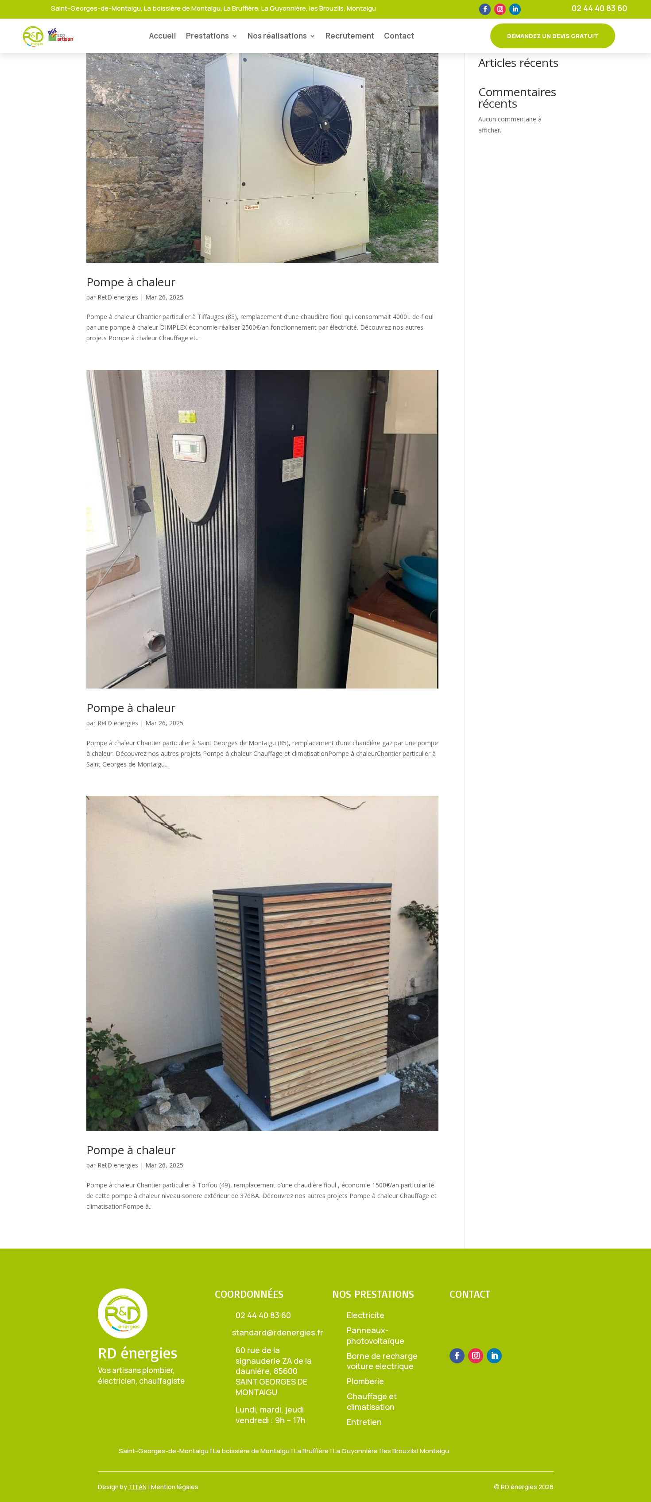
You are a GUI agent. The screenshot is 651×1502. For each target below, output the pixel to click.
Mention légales (174, 1487)
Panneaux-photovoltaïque (375, 1335)
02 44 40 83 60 (599, 8)
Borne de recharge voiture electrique (382, 1361)
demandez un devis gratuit (552, 36)
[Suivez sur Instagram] (500, 9)
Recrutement (350, 36)
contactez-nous (495, 1327)
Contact (399, 36)
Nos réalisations (277, 36)
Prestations (207, 36)
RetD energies (117, 297)
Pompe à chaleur (130, 282)
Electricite (365, 1315)
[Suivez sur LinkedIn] (515, 9)
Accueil (162, 36)
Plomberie (365, 1381)
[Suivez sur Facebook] (485, 9)
